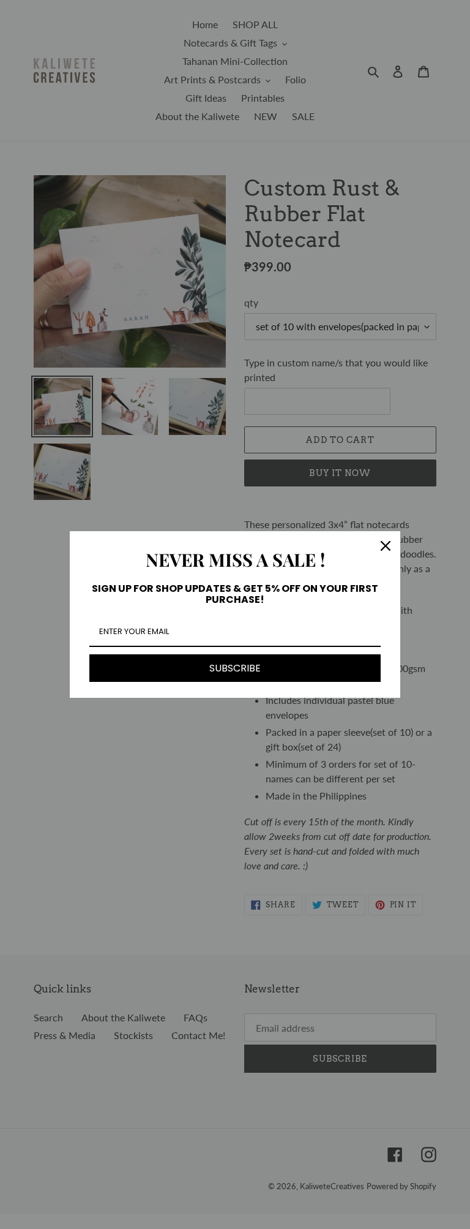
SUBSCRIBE (235, 668)
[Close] (385, 546)
